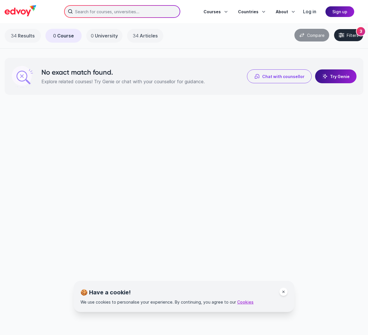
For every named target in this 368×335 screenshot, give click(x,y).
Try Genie (340, 76)
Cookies (245, 302)
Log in (309, 11)
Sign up (339, 11)
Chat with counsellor (283, 76)
